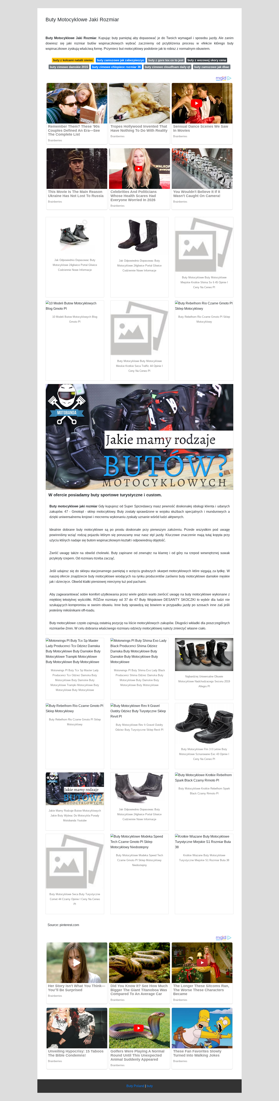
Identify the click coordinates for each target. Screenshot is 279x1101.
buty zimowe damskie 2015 (69, 67)
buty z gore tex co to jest (165, 60)
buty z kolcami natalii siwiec (73, 60)
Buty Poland (135, 1086)
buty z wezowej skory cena (206, 60)
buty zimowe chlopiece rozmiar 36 (116, 67)
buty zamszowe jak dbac (211, 67)
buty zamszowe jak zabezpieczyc (120, 60)
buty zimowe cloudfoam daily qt (167, 67)
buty (150, 1086)
